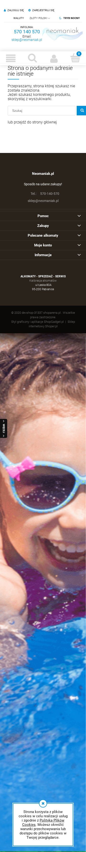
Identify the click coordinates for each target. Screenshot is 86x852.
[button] (11, 58)
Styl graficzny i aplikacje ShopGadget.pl (37, 321)
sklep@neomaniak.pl (26, 40)
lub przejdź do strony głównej (32, 122)
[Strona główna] (62, 33)
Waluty (18, 18)
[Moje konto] (53, 58)
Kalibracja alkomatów (43, 280)
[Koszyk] (75, 57)
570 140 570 (27, 31)
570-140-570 (45, 194)
